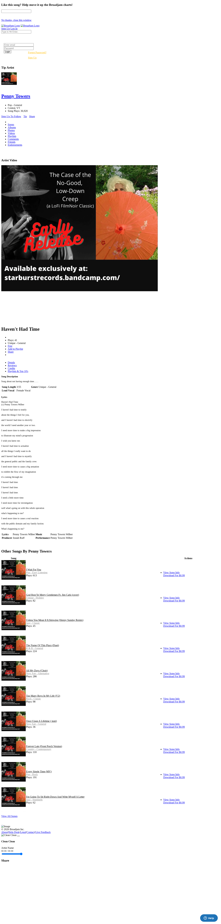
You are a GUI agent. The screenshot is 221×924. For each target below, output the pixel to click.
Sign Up (32, 57)
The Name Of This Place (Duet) (42, 645)
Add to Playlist (15, 349)
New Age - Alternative (37, 673)
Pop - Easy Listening (36, 572)
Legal (23, 832)
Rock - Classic (33, 698)
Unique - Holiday (35, 597)
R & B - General (34, 648)
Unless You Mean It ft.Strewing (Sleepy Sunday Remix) (54, 620)
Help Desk (13, 832)
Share (32, 116)
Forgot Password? (37, 52)
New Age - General (36, 724)
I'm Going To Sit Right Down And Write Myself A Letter (55, 796)
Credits (11, 368)
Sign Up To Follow (11, 116)
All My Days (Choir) (37, 670)
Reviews (12, 365)
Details (11, 362)
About (4, 832)
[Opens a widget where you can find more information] (209, 918)
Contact (30, 832)
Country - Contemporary (38, 749)
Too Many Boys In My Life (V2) (43, 695)
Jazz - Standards (34, 799)
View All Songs (9, 816)
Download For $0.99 (174, 575)
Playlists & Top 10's (18, 371)
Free (10, 346)
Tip (25, 116)
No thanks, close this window (16, 20)
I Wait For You (33, 569)
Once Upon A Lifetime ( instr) (41, 721)
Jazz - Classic (33, 623)
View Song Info (171, 572)
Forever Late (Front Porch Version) (44, 746)
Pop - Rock (32, 774)
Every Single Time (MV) (39, 771)
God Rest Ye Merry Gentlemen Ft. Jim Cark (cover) (52, 594)
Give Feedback (43, 832)
